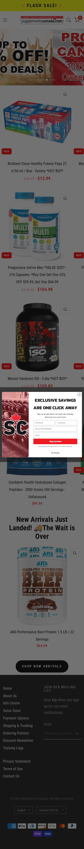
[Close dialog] (79, 394)
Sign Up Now (55, 441)
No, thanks (55, 452)
